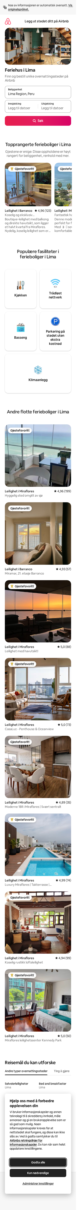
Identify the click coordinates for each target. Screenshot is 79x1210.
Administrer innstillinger (38, 1183)
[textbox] (21, 108)
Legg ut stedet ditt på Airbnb (47, 21)
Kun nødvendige (38, 1173)
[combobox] (38, 94)
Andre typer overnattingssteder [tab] (26, 1071)
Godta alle (38, 1162)
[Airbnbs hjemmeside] (8, 21)
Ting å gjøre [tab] (61, 1071)
